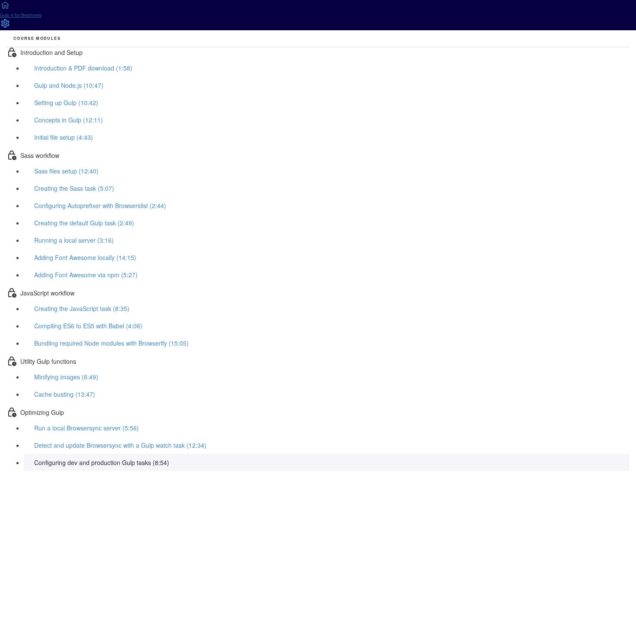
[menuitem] (5, 26)
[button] (318, 12)
